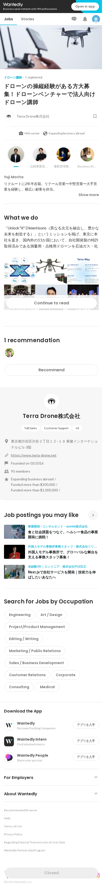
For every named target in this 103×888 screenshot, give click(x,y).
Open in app (85, 6)
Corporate (66, 674)
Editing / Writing (23, 638)
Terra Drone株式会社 (51, 416)
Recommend (51, 370)
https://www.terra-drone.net (33, 455)
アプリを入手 (86, 725)
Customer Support (56, 428)
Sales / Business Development (36, 662)
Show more (88, 194)
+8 (77, 428)
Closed (51, 873)
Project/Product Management (37, 626)
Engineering (19, 614)
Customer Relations (27, 674)
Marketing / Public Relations (35, 650)
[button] (53, 711)
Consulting (19, 686)
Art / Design (51, 614)
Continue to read (51, 303)
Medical (47, 686)
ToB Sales (30, 428)
